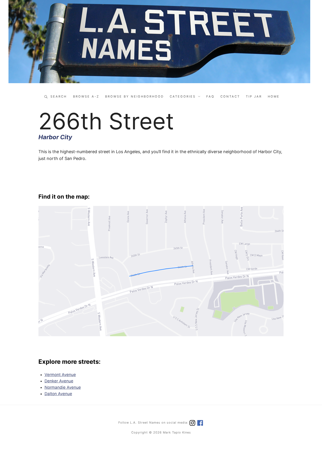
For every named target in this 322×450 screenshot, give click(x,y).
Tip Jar (254, 96)
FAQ (210, 96)
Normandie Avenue (63, 387)
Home (274, 96)
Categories (183, 96)
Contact (230, 96)
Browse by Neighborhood (134, 96)
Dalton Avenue (58, 393)
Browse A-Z (86, 96)
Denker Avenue (59, 381)
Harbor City (55, 137)
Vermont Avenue (60, 374)
